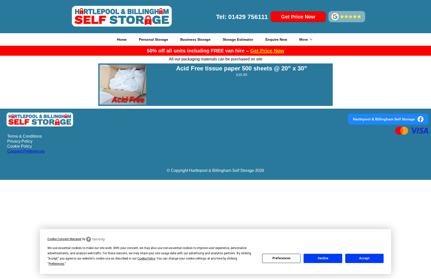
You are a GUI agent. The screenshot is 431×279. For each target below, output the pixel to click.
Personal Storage (153, 39)
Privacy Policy (19, 141)
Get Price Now (298, 16)
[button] (306, 39)
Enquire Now (276, 39)
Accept (364, 258)
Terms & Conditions (24, 136)
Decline (323, 258)
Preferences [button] (56, 264)
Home (122, 39)
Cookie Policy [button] (146, 258)
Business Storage (195, 39)
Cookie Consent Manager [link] (64, 239)
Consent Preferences (26, 151)
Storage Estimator (238, 39)
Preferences (281, 258)
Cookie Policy (19, 146)
